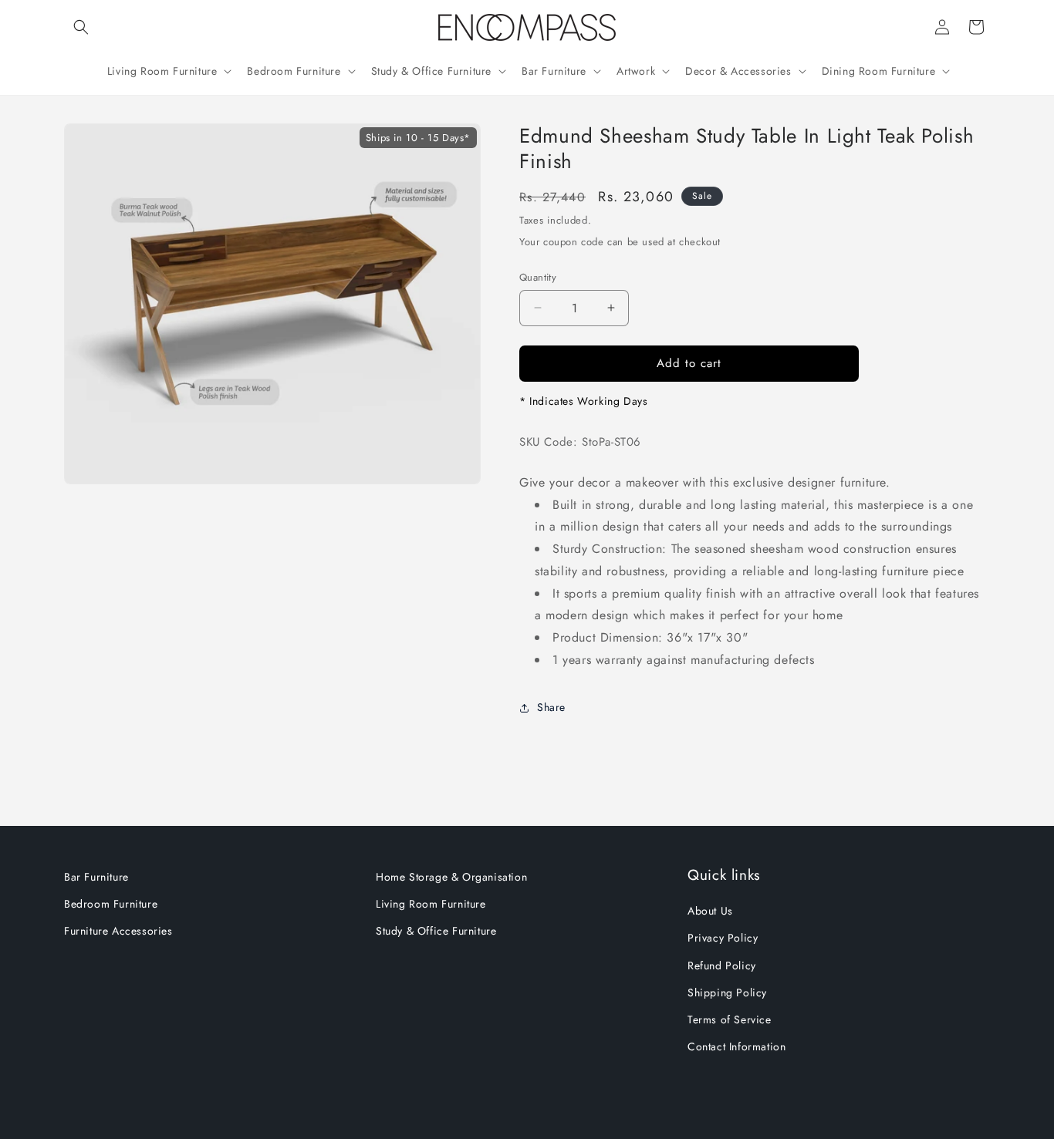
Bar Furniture (96, 877)
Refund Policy (721, 965)
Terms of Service (729, 1019)
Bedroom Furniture (110, 904)
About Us (710, 910)
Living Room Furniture (431, 904)
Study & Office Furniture (436, 930)
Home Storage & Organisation (451, 877)
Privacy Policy (722, 937)
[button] (81, 27)
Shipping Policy (727, 992)
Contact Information (736, 1046)
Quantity (537, 277)
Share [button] (551, 707)
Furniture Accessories (118, 930)
